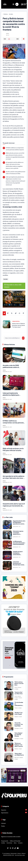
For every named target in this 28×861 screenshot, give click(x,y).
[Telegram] (16, 313)
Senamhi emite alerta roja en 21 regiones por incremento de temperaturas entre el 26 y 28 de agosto (14, 505)
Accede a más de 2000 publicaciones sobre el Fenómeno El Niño (15, 172)
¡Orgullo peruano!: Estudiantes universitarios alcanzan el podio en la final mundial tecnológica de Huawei (19, 553)
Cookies (3, 843)
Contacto (20, 843)
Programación (4, 841)
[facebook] (8, 313)
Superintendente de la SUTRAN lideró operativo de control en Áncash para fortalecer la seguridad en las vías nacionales (19, 522)
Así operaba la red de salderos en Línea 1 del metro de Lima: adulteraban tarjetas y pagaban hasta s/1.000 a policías (14, 165)
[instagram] (12, 848)
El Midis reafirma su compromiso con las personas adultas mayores (15, 148)
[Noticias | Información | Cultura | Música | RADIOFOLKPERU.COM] (4, 4)
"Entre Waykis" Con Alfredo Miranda (18, 734)
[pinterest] (23, 313)
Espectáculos (14, 812)
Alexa (15, 843)
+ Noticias (5, 14)
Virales (3, 826)
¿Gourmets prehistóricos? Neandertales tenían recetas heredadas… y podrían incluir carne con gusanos (19, 563)
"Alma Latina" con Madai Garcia (19, 754)
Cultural (3, 823)
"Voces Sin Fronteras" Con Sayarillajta (18, 724)
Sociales (11, 14)
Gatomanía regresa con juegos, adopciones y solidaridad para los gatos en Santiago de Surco (18, 532)
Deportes (14, 810)
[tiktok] (15, 848)
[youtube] (17, 848)
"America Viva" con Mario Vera (18, 692)
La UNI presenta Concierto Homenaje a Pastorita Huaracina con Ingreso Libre (19, 543)
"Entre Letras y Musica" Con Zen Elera (18, 683)
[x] (12, 313)
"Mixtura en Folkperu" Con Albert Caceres (18, 744)
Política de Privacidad (15, 841)
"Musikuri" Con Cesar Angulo (18, 713)
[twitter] (10, 848)
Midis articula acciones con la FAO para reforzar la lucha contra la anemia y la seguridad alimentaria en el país (15, 156)
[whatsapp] (19, 313)
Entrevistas (9, 843)
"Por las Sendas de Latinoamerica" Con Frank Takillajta (18, 704)
